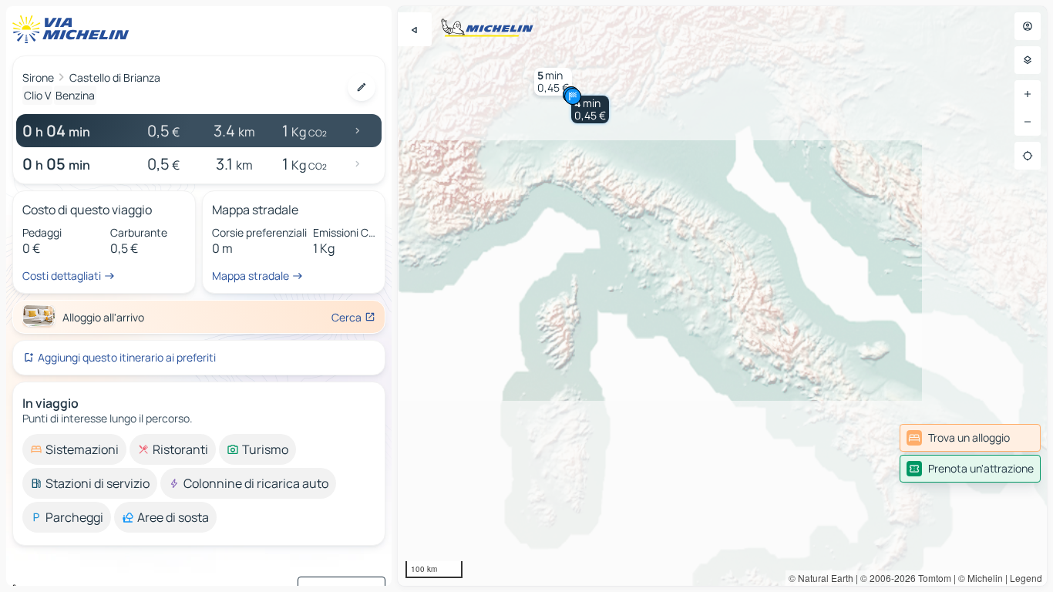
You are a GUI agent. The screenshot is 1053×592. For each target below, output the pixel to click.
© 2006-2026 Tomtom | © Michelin (931, 577)
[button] (590, 109)
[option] (74, 449)
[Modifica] (361, 87)
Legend (1026, 577)
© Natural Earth (821, 577)
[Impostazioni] (1027, 60)
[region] (722, 296)
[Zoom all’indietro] (1027, 122)
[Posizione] (1027, 156)
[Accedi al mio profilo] (1027, 26)
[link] (970, 438)
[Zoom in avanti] (1027, 94)
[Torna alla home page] (74, 29)
